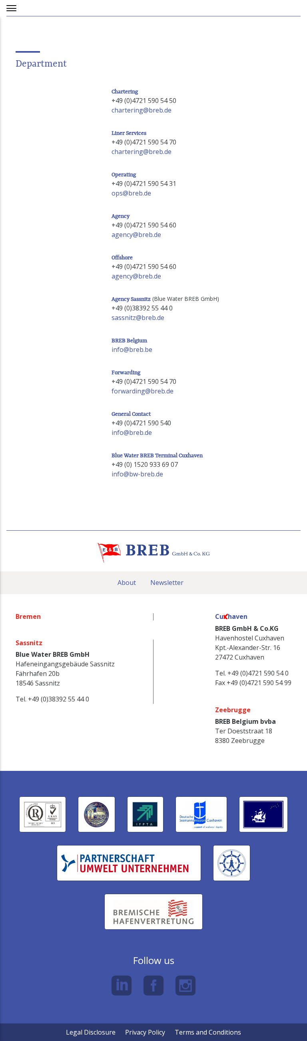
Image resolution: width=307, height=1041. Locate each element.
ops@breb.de (131, 193)
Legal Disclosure (91, 1032)
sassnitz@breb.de (138, 317)
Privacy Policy (145, 1032)
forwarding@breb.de (142, 391)
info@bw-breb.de (137, 474)
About (127, 582)
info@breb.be (132, 349)
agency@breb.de (136, 234)
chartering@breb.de (141, 110)
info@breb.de (132, 432)
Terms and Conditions (208, 1032)
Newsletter (166, 582)
